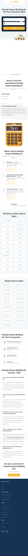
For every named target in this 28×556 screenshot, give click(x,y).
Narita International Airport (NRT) (21, 307)
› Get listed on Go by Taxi (6, 495)
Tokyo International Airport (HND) (21, 320)
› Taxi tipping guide (4, 514)
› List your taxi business (5, 497)
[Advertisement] (14, 56)
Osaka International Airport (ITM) (8, 315)
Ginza (7, 229)
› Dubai (2, 488)
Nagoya (20, 251)
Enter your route (13, 384)
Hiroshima (7, 233)
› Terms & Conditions (5, 523)
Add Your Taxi (14, 475)
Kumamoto (20, 242)
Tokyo (7, 268)
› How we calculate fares (6, 510)
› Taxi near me (4, 505)
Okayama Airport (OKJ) (20, 311)
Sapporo (20, 259)
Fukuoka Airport (20, 224)
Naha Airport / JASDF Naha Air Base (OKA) (8, 307)
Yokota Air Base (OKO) (7, 324)
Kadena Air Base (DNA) (20, 289)
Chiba (7, 224)
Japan (14, 6)
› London (3, 486)
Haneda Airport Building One (21, 229)
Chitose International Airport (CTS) (8, 285)
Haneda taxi (10, 162)
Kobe (7, 242)
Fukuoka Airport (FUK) (20, 285)
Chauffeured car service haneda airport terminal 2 (15, 175)
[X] (2, 531)
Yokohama (20, 268)
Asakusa (20, 220)
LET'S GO (14, 28)
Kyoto (7, 246)
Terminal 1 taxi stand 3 (12, 189)
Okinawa (20, 255)
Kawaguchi (20, 237)
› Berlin (2, 484)
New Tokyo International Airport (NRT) (8, 311)
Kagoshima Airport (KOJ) (8, 293)
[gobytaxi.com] (14, 2)
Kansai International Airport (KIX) (21, 293)
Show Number (12, 169)
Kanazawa (7, 237)
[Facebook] (4, 531)
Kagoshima (20, 233)
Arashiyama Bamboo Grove (8, 220)
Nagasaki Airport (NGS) (8, 302)
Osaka (7, 259)
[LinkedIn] (7, 531)
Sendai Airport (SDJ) (7, 320)
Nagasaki (7, 251)
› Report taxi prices (5, 507)
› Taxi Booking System (5, 499)
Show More (14, 204)
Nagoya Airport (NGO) (20, 302)
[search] (26, 2)
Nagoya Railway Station (8, 255)
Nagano (20, 246)
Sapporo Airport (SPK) (20, 315)
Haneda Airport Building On (18, 156)
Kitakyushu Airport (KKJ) (8, 298)
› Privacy (3, 525)
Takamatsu (20, 264)
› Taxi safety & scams (5, 516)
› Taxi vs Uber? (4, 512)
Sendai (7, 264)
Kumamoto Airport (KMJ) (21, 298)
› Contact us (3, 527)
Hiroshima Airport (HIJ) (8, 289)
